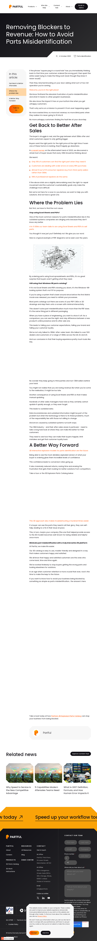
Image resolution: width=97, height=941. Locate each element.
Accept (34, 933)
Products (31, 6)
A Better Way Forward (14, 99)
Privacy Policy (42, 916)
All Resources (26, 850)
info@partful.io (42, 889)
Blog (23, 855)
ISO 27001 (9, 920)
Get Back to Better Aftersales (16, 84)
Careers (9, 855)
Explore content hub (80, 754)
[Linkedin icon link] (43, 898)
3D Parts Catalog (12, 864)
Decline (46, 933)
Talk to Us (16, 109)
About (68, 6)
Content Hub (57, 6)
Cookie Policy (13, 924)
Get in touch (41, 850)
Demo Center (27, 860)
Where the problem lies (13, 92)
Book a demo (81, 6)
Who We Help (44, 6)
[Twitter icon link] (38, 898)
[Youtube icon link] (49, 898)
